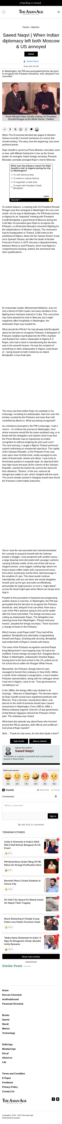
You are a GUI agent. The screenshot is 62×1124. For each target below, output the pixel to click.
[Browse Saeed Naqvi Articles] (8, 751)
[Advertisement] (31, 280)
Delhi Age (7, 1044)
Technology (8, 1033)
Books (5, 1015)
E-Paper (6, 1078)
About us (7, 1058)
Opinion (31, 54)
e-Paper (22, 3)
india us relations (40, 741)
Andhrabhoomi (10, 999)
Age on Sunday (33, 3)
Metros (6, 1028)
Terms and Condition (13, 1073)
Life (4, 1062)
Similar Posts (12, 966)
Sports (6, 1019)
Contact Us (8, 1091)
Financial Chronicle (12, 1004)
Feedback (7, 1082)
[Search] (59, 12)
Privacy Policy (10, 1087)
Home (5, 990)
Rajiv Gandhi (19, 741)
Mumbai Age (9, 1049)
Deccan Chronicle (12, 995)
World (5, 1024)
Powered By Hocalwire (11, 1118)
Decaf (5, 1053)
